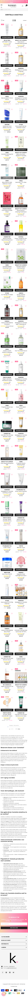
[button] (13, 20)
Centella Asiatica (7, 9)
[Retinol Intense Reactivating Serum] (7, 226)
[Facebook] (2, 972)
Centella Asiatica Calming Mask (21, 267)
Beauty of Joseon (21, 40)
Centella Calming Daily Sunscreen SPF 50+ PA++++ (21, 631)
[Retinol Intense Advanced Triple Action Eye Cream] (21, 507)
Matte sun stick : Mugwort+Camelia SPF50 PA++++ (21, 154)
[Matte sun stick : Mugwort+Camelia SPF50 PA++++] (21, 142)
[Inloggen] (22, 6)
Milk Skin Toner (21, 547)
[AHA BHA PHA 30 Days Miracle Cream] (7, 423)
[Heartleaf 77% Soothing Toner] (7, 57)
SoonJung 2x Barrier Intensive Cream (20, 126)
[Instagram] (6, 972)
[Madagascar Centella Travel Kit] (21, 590)
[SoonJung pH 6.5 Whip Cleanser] (7, 590)
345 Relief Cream (7, 42)
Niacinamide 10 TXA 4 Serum (7, 98)
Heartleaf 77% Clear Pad (21, 183)
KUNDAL (7, 321)
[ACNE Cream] (7, 535)
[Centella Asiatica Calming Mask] (21, 254)
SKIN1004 (21, 68)
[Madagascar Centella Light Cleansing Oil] (21, 310)
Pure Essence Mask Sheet (7, 211)
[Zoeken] (1, 7)
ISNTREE (7, 124)
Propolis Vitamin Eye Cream (7, 407)
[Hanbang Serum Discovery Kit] (21, 674)
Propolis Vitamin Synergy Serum (20, 659)
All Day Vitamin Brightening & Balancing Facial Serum (20, 295)
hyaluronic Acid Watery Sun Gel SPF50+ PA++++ (7, 126)
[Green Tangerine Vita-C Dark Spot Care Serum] (21, 226)
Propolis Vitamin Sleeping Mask (20, 464)
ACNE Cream (7, 547)
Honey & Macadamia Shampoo (7, 323)
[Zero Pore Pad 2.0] (7, 562)
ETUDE (21, 124)
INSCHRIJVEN (14, 928)
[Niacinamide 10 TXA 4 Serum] (7, 86)
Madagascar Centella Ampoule (21, 70)
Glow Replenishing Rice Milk (7, 464)
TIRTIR (21, 546)
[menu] (1, 5)
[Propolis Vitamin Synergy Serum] (21, 646)
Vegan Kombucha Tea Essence (7, 687)
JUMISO (21, 293)
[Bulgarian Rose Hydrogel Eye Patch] (21, 562)
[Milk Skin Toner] (21, 535)
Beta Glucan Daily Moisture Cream (7, 183)
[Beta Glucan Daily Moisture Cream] (7, 170)
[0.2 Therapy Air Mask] (7, 282)
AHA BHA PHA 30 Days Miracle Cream (7, 435)
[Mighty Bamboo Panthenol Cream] (7, 366)
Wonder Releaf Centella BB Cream (7, 715)
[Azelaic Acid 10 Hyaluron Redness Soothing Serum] (7, 338)
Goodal (20, 237)
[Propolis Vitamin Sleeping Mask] (21, 451)
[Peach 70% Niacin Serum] (21, 395)
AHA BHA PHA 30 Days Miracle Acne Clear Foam (21, 715)
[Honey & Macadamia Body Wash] (7, 618)
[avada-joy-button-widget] (4, 994)
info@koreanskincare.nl (11, 968)
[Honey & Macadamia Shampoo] (7, 310)
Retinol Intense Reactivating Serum (7, 239)
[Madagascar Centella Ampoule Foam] (21, 423)
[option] (14, 1)
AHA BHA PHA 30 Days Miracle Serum (7, 659)
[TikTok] (10, 972)
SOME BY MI (7, 237)
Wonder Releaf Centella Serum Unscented (7, 520)
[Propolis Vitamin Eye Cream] (7, 395)
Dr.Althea (7, 40)
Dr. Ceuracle (7, 685)
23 (16, 729)
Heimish (21, 572)
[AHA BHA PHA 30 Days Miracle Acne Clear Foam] (21, 702)
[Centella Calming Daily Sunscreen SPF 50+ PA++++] (21, 618)
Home (2, 9)
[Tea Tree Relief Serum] (21, 338)
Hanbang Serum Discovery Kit (20, 687)
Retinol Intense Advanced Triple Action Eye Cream (21, 520)
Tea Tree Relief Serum (21, 351)
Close (26, 1)
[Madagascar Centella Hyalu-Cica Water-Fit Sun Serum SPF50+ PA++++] (21, 86)
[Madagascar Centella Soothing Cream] (7, 479)
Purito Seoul (7, 377)
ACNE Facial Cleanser (21, 491)
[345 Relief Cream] (7, 29)
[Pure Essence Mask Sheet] (7, 198)
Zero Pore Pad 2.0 (7, 574)
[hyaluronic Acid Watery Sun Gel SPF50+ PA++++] (7, 114)
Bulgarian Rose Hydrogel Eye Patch (20, 574)
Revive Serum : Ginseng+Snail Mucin (21, 211)
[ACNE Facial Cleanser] (21, 479)
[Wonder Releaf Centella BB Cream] (7, 702)
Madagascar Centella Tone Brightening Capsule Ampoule (21, 379)
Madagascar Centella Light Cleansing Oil (21, 323)
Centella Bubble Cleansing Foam (7, 267)
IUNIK (7, 152)
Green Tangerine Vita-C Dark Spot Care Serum (21, 239)
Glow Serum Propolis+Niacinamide (21, 42)
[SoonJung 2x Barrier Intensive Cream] (21, 114)
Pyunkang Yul (21, 490)
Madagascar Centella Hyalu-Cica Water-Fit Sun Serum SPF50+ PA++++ (21, 98)
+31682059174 (11, 966)
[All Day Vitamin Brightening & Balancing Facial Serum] (21, 282)
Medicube (7, 572)
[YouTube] (13, 972)
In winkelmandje (7, 37)
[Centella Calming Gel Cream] (7, 142)
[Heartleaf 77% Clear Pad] (21, 170)
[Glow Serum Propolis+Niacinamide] (21, 29)
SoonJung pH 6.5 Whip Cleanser (7, 602)
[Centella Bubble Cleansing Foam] (7, 254)
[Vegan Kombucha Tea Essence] (7, 674)
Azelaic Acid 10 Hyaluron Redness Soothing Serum (7, 351)
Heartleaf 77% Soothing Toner (7, 70)
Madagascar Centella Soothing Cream (7, 492)
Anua (7, 68)
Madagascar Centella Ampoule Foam (21, 435)
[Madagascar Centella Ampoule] (21, 57)
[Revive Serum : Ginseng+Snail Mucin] (21, 198)
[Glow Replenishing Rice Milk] (7, 451)
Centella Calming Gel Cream (7, 154)
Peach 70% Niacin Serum (21, 407)
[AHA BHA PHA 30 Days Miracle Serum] (7, 646)
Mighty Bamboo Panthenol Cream (7, 379)
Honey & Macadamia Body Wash (7, 631)
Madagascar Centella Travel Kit (21, 602)
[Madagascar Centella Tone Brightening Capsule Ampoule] (21, 366)
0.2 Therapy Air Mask (7, 294)
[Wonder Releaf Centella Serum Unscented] (7, 507)
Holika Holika (7, 209)
